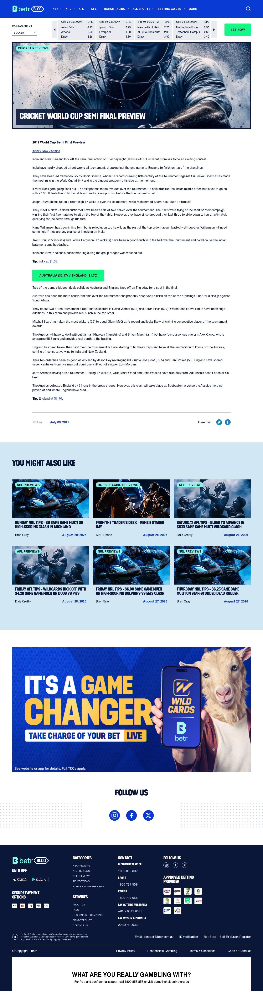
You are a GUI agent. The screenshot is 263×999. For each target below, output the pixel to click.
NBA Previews (81, 865)
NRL (68, 9)
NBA (55, 9)
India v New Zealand (46, 151)
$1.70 (58, 398)
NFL (94, 9)
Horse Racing (114, 9)
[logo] (28, 9)
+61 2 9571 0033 (130, 911)
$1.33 (53, 261)
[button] (54, 29)
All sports (141, 9)
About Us (79, 904)
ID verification (188, 936)
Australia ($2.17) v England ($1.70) (68, 275)
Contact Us (80, 925)
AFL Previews (81, 881)
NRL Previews (81, 876)
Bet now (237, 29)
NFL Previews (81, 871)
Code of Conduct (239, 951)
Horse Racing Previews (88, 886)
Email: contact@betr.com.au (154, 936)
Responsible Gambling (88, 915)
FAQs (76, 910)
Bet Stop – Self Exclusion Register (227, 936)
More (192, 9)
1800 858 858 (134, 981)
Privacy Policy (82, 920)
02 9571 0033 (128, 924)
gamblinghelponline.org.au (171, 981)
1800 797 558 (128, 884)
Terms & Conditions (202, 951)
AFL (81, 9)
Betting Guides (169, 9)
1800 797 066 (128, 897)
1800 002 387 (128, 871)
